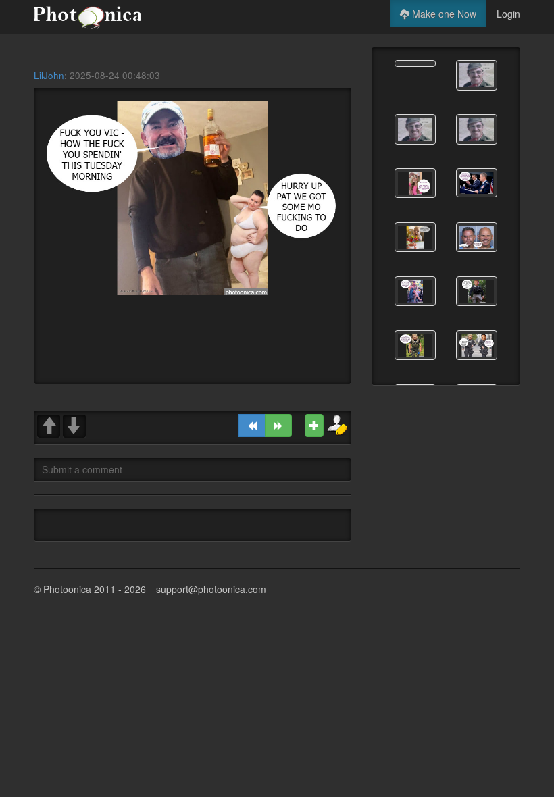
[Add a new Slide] (314, 425)
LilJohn (49, 75)
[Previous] (252, 425)
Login (508, 13)
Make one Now (442, 13)
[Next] (278, 425)
